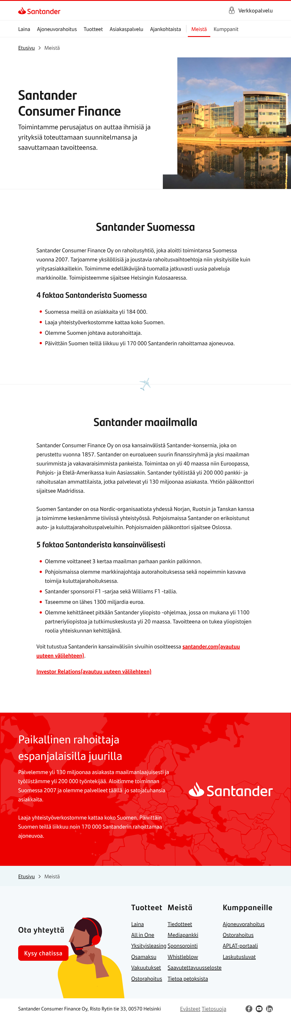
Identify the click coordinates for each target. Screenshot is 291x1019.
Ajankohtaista (165, 29)
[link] (23, 10)
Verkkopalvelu (255, 10)
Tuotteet (93, 29)
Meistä (199, 29)
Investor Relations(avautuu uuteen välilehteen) (93, 671)
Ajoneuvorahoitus (57, 29)
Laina (24, 29)
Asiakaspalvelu (126, 29)
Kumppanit (226, 29)
